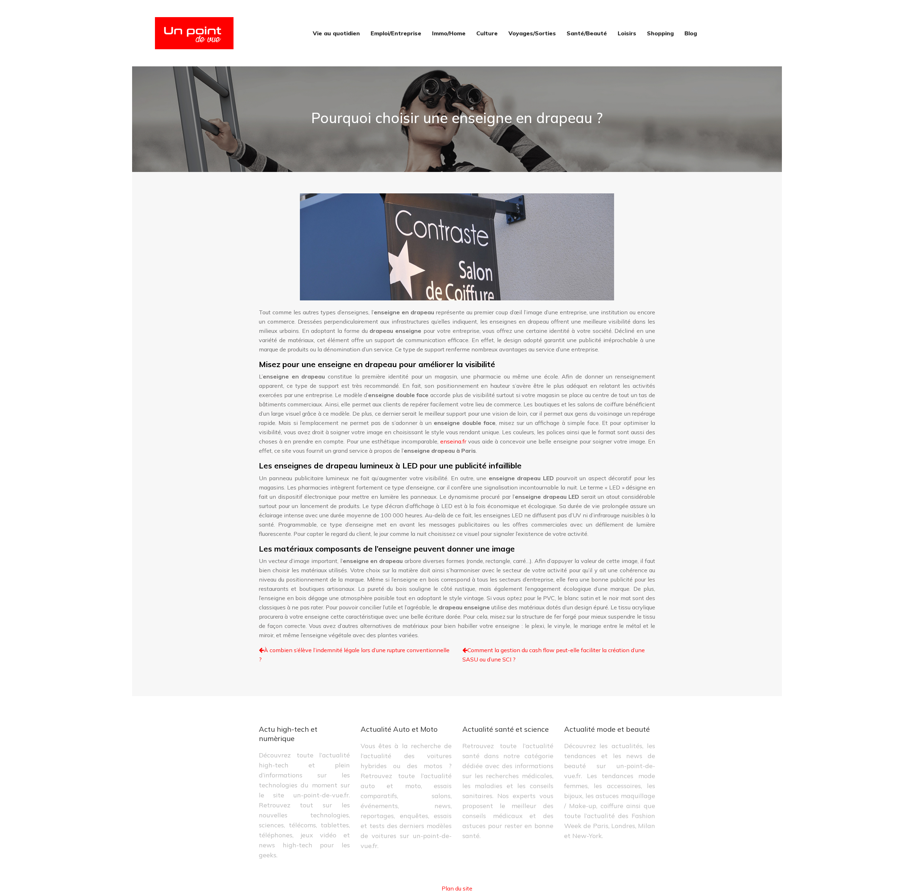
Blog (690, 33)
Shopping (660, 33)
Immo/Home (449, 33)
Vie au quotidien (336, 33)
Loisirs (627, 33)
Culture (487, 33)
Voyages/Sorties (532, 33)
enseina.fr (453, 441)
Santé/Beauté (587, 33)
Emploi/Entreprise (396, 33)
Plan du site (457, 888)
